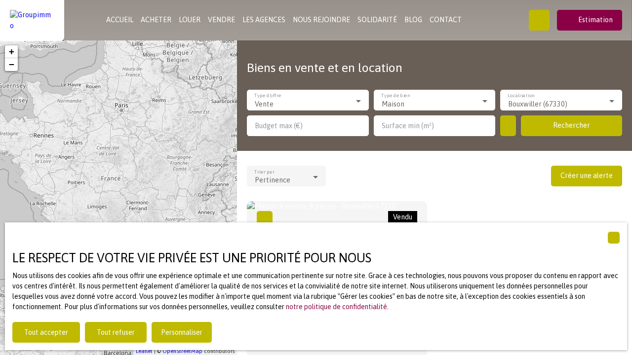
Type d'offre (267, 96)
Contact (446, 20)
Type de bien (395, 96)
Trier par (264, 172)
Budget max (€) (279, 126)
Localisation (521, 96)
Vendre (221, 20)
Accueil (119, 20)
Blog (413, 20)
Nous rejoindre (321, 20)
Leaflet (144, 351)
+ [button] (11, 51)
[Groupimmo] (32, 20)
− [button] (11, 64)
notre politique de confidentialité (336, 307)
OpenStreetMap (182, 351)
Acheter (156, 20)
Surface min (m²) (408, 126)
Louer (189, 20)
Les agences (263, 20)
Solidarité (377, 20)
